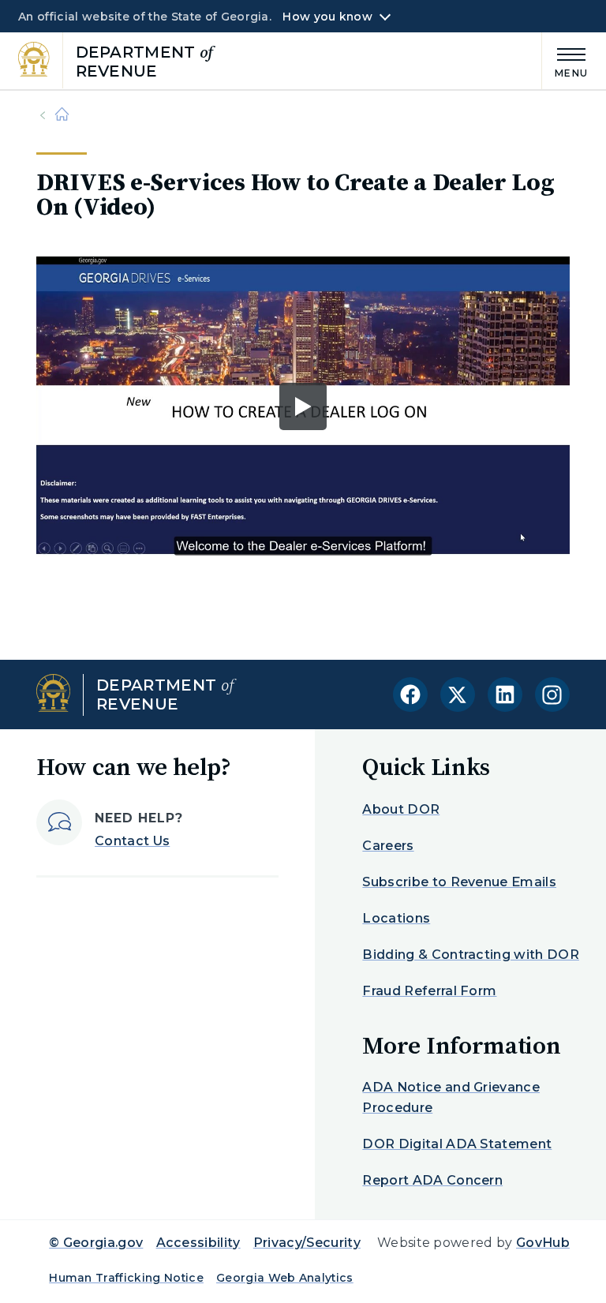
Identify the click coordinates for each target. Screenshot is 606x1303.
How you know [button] (327, 16)
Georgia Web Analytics (285, 1278)
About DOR (401, 809)
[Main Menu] (565, 60)
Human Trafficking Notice (126, 1278)
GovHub (543, 1242)
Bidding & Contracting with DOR (470, 954)
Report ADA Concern (432, 1180)
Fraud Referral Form (429, 990)
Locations (396, 918)
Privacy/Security (307, 1242)
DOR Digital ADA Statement (457, 1143)
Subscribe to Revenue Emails (459, 881)
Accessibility (198, 1242)
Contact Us (132, 840)
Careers (387, 845)
